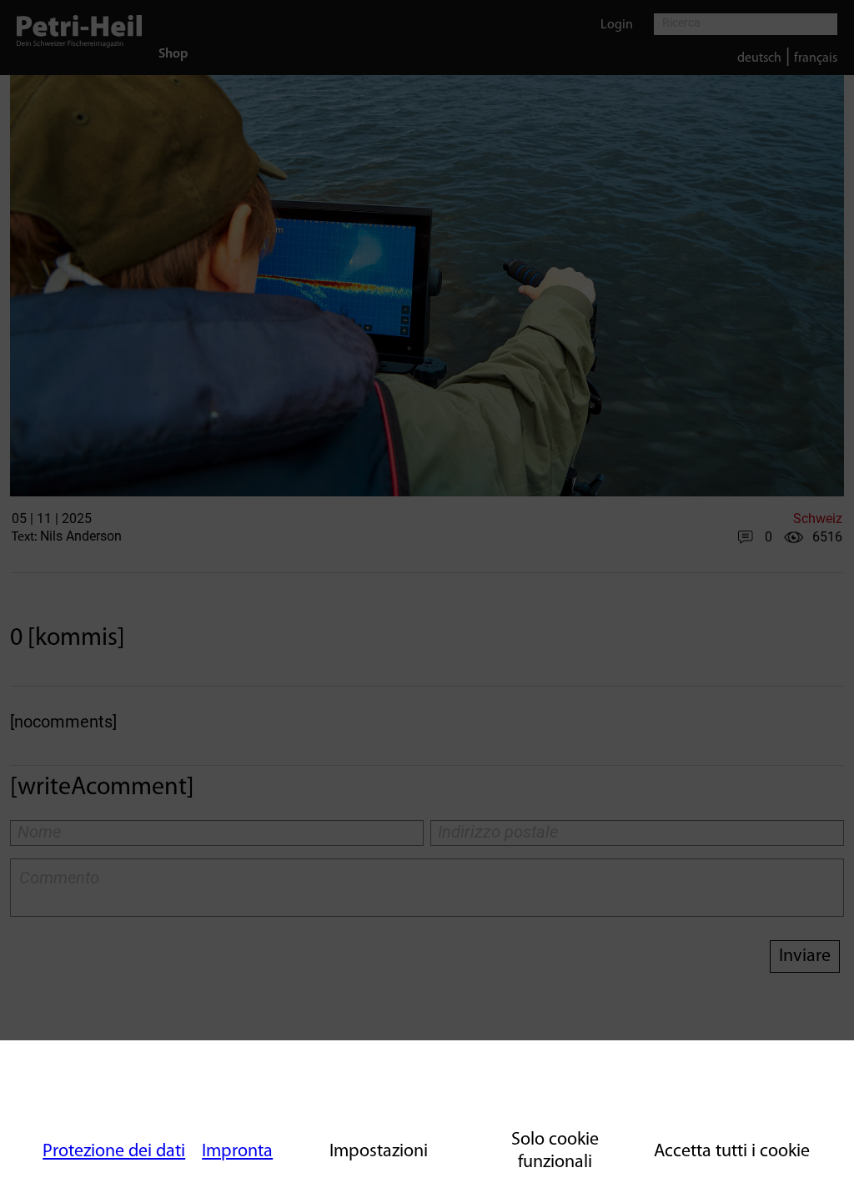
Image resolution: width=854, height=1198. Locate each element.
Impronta (237, 1151)
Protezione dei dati (114, 1151)
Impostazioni (378, 1151)
